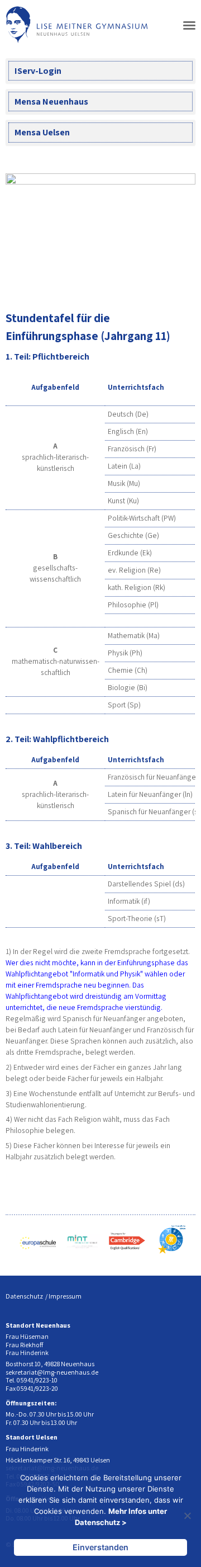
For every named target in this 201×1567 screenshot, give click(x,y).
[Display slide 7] (178, 280)
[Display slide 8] (187, 280)
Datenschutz (24, 1296)
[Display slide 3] (145, 280)
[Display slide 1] (128, 280)
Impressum (65, 1296)
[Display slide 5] (162, 280)
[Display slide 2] (136, 280)
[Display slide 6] (170, 280)
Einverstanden (100, 1547)
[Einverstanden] (187, 1515)
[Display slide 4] (153, 280)
